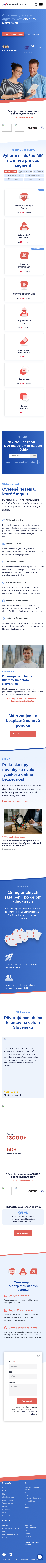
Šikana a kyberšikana (33, 1498)
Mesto (4, 1491)
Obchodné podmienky (29, 1559)
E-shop (5, 1506)
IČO (10, 1372)
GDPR (4, 837)
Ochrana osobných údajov (32, 1489)
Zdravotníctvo (7, 1500)
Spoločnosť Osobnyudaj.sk (30, 1526)
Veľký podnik (7, 1513)
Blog (4, 1532)
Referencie (6, 1525)
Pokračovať (26, 1401)
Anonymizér (29, 1507)
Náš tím (27, 1530)
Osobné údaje (33, 837)
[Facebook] (4, 1554)
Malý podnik (6, 1509)
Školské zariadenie (9, 1497)
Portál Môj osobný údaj (10, 1528)
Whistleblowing (30, 1501)
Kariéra (27, 1534)
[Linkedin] (10, 1554)
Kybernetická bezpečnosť (17, 837)
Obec (4, 1488)
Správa (12, 1382)
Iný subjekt (6, 1516)
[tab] (10, 171)
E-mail (12, 1362)
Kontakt (28, 1537)
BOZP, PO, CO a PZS (32, 1504)
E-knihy (5, 1538)
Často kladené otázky (10, 1535)
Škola (4, 1494)
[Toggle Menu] (41, 4)
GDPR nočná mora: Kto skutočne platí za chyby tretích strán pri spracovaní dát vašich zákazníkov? (22, 843)
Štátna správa (7, 1503)
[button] (24, 52)
